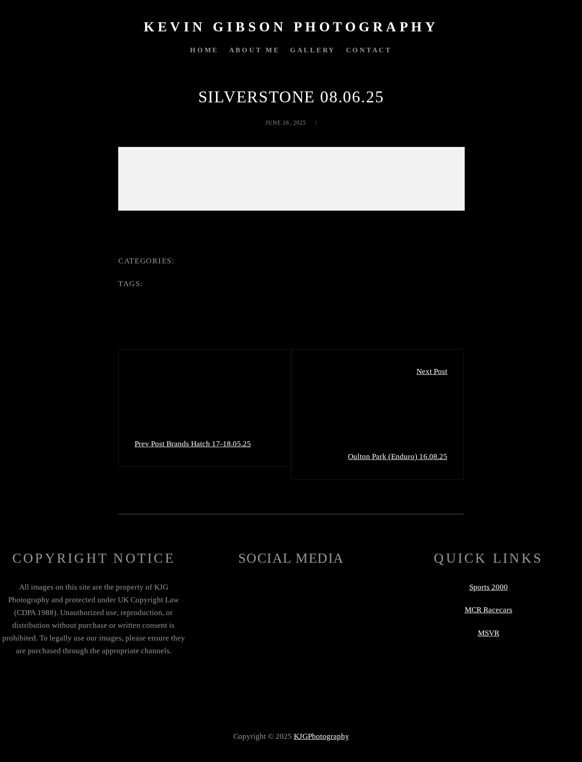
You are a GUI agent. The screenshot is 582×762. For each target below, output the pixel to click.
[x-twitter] (365, 615)
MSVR (488, 633)
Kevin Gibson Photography (291, 26)
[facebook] (216, 615)
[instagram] (315, 620)
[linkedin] (266, 620)
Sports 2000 (488, 587)
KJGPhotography (321, 736)
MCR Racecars (488, 610)
